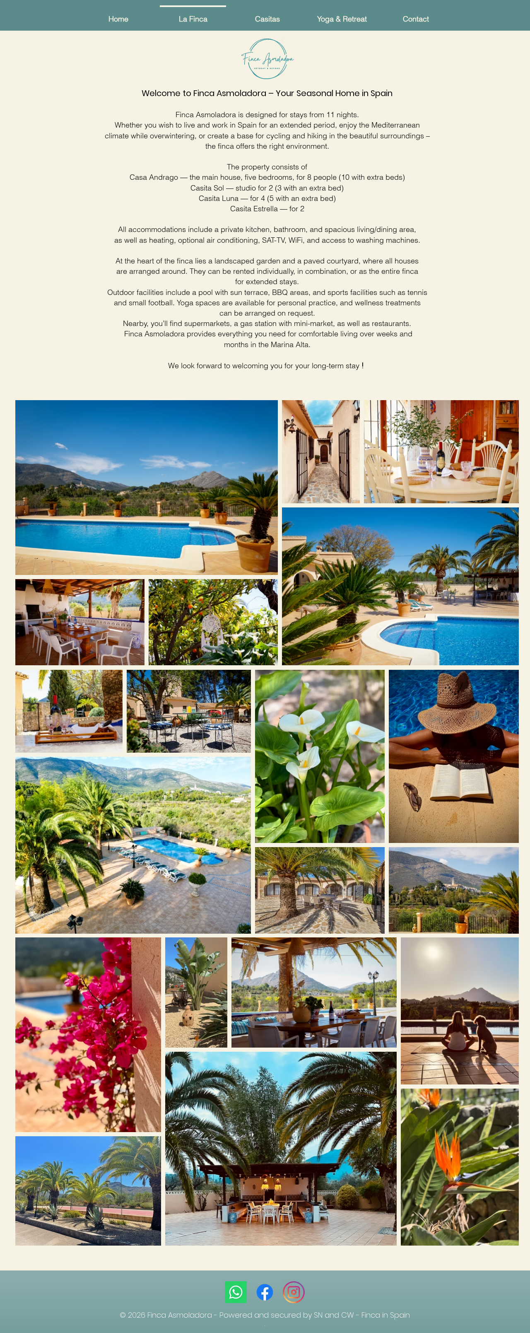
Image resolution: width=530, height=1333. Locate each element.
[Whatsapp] (236, 1292)
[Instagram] (294, 1292)
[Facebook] (265, 1292)
